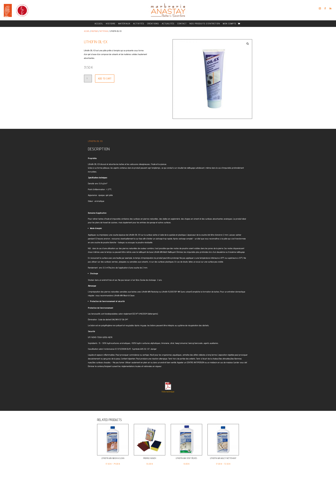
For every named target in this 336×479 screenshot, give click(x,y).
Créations (153, 23)
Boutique (94, 31)
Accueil (99, 23)
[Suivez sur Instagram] (320, 8)
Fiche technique (168, 391)
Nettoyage (104, 31)
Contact (182, 23)
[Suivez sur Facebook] (325, 8)
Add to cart (104, 78)
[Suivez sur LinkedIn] (330, 8)
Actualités (168, 23)
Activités (138, 23)
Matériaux (124, 23)
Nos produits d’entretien (205, 23)
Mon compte (229, 23)
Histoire (111, 23)
